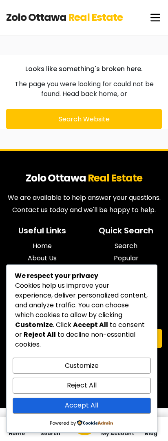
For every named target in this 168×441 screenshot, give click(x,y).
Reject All (82, 385)
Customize (82, 365)
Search (126, 246)
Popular (126, 258)
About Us (42, 258)
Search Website (84, 119)
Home (42, 246)
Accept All (81, 405)
